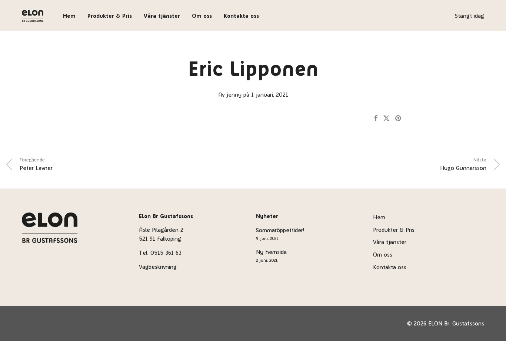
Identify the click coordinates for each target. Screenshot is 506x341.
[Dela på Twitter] (386, 118)
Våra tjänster (162, 15)
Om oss (202, 15)
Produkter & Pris (109, 15)
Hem (69, 15)
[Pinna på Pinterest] (398, 118)
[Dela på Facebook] (375, 118)
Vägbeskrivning (158, 266)
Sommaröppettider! (280, 230)
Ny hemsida (271, 251)
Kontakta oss (241, 15)
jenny (234, 94)
